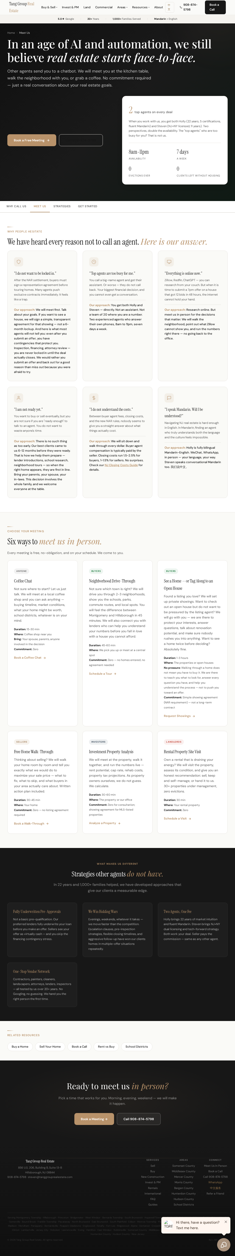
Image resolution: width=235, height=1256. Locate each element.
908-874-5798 (190, 7)
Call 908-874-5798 (81, 140)
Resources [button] (140, 7)
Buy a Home (20, 1047)
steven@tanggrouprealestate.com (50, 1177)
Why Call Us (16, 206)
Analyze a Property (102, 823)
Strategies (62, 206)
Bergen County (183, 1188)
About (158, 7)
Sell (153, 1166)
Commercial (103, 7)
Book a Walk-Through (29, 823)
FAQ (152, 1199)
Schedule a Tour (100, 674)
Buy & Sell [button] (48, 7)
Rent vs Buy (106, 1047)
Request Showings (177, 716)
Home (11, 33)
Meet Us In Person (215, 1166)
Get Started (87, 206)
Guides (152, 1204)
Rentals (153, 1188)
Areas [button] (121, 7)
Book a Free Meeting (29, 140)
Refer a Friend (215, 1193)
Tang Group (21, 7)
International (153, 1193)
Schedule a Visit (175, 818)
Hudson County (184, 1199)
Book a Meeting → (94, 1119)
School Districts (137, 1047)
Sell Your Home (50, 1047)
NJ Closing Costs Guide (121, 465)
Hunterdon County (184, 1193)
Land (87, 7)
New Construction (152, 1177)
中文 (169, 7)
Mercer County (183, 1177)
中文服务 (215, 1188)
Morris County (184, 1182)
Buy (152, 1171)
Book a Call (214, 7)
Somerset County (183, 1166)
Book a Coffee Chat (28, 658)
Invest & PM (70, 7)
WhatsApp (215, 1182)
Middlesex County (184, 1171)
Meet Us (40, 206)
